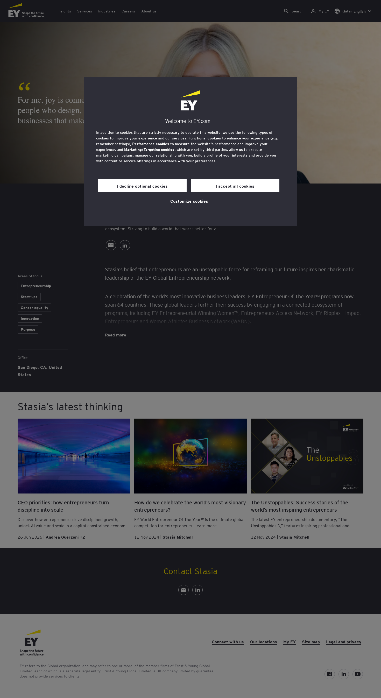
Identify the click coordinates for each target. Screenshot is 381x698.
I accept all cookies (235, 186)
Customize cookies (189, 201)
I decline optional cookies (142, 186)
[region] (190, 151)
